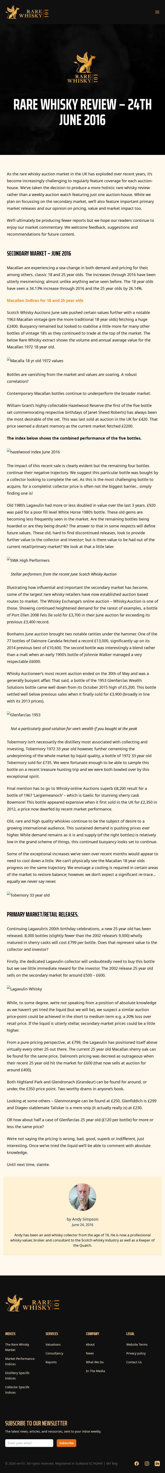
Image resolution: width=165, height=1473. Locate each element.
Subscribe (66, 1443)
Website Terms (137, 1344)
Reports (51, 1362)
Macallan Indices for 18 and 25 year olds (45, 300)
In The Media (95, 1371)
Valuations (53, 1344)
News (90, 1353)
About (90, 1344)
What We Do (95, 1362)
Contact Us (134, 1362)
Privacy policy (136, 1353)
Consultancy (54, 1353)
